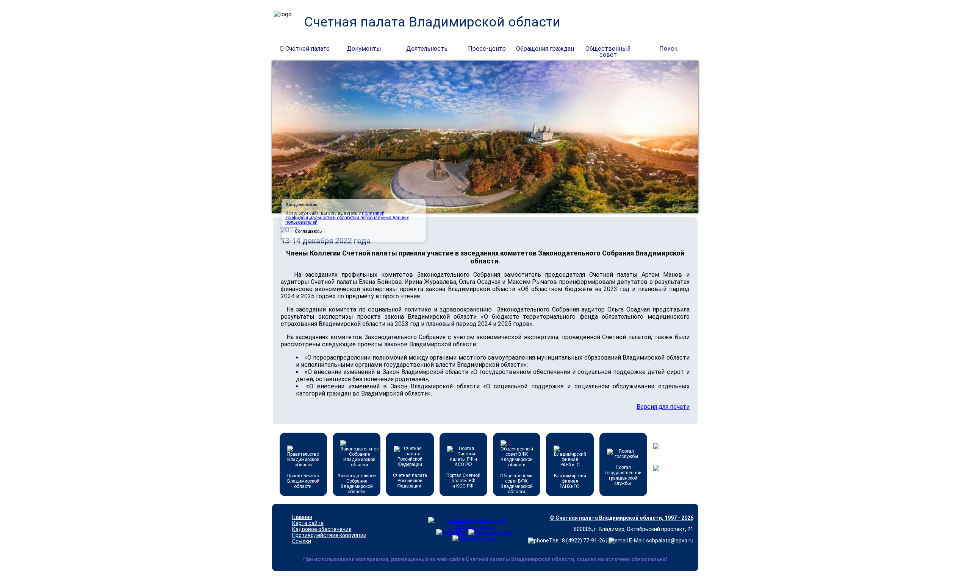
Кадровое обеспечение (322, 529)
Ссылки (301, 541)
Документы (364, 48)
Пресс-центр (487, 48)
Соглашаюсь (308, 231)
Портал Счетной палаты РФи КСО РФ (463, 481)
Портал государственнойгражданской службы (623, 475)
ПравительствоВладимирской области (303, 481)
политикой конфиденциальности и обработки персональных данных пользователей (347, 217)
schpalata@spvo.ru (669, 540)
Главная (302, 517)
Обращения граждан (545, 48)
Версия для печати (663, 406)
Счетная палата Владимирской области (432, 22)
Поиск (668, 48)
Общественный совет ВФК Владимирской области (516, 483)
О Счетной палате (305, 48)
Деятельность (426, 48)
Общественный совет (607, 49)
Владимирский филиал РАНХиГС (570, 481)
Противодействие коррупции (329, 535)
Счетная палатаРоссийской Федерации (410, 481)
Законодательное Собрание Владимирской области (357, 483)
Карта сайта (308, 523)
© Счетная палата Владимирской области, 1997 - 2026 (621, 518)
